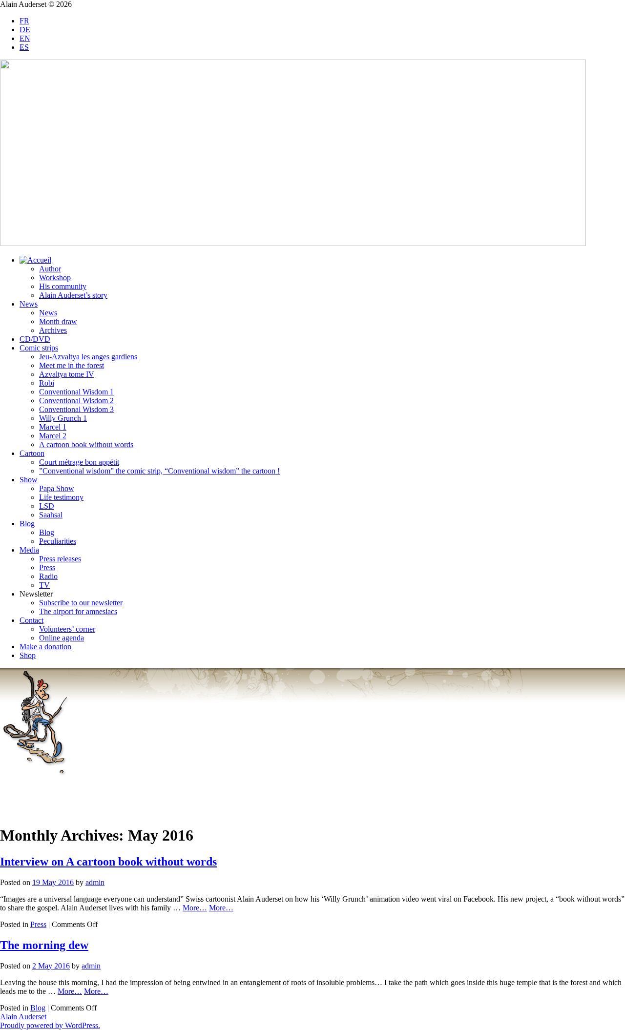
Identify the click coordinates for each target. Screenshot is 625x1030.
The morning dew (44, 945)
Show (29, 479)
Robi (46, 383)
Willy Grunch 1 (63, 418)
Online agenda (61, 638)
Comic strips (39, 348)
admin (94, 882)
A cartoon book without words (86, 444)
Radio (48, 576)
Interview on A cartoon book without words (108, 861)
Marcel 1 (52, 427)
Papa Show (56, 488)
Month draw (58, 321)
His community (62, 286)
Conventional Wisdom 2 (76, 400)
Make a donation (45, 646)
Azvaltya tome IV (66, 374)
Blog (27, 523)
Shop (28, 655)
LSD (46, 506)
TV (44, 585)
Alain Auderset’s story (73, 295)
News (29, 304)
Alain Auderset (23, 1016)
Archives (53, 330)
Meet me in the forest (71, 365)
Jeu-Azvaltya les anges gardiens (88, 356)
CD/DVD (35, 339)
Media (29, 550)
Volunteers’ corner (67, 629)
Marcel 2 (52, 436)
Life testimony (61, 497)
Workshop (55, 277)
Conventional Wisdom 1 (76, 392)
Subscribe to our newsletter (81, 602)
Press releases (60, 559)
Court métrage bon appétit (79, 462)
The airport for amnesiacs (78, 611)
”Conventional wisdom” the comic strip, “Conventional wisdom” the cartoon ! (159, 471)
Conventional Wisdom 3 (76, 409)
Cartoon (32, 453)
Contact (31, 620)
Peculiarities (57, 541)
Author (50, 269)
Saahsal (50, 515)
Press (47, 567)
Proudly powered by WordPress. (50, 1025)
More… (195, 908)
